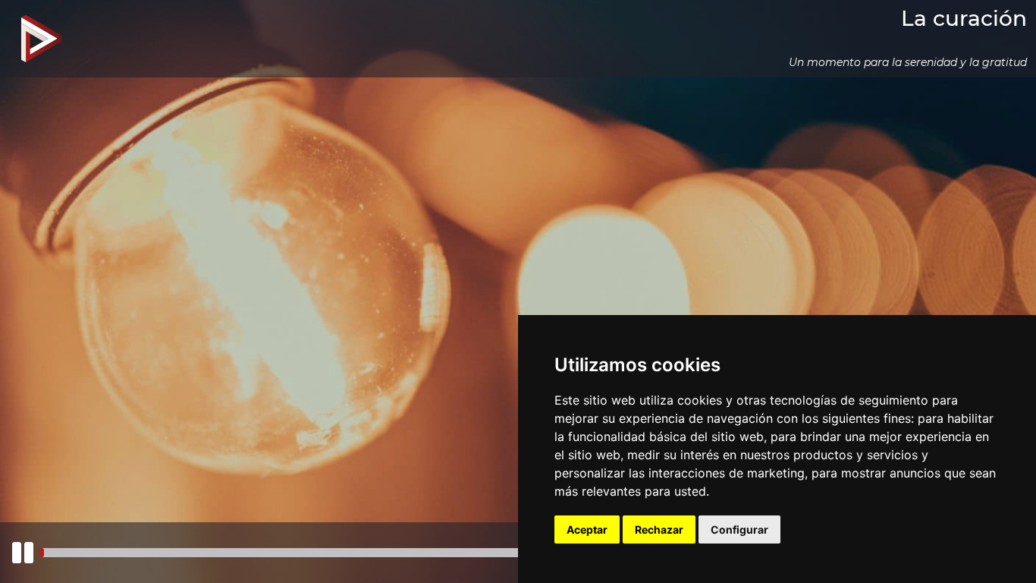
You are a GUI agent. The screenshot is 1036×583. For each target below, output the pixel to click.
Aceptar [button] (587, 529)
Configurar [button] (739, 529)
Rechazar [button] (659, 529)
